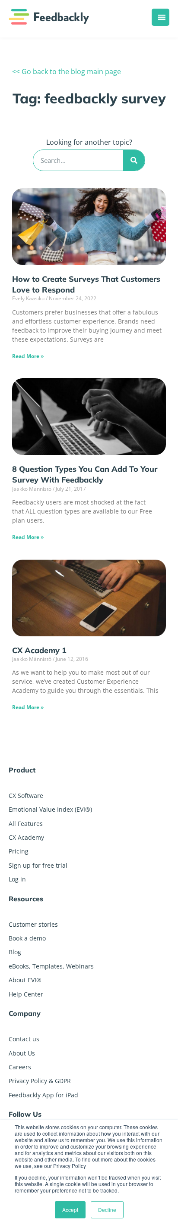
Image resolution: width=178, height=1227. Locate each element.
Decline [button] (107, 1209)
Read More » (28, 356)
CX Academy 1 (39, 650)
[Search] (134, 160)
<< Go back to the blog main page (66, 71)
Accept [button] (70, 1209)
